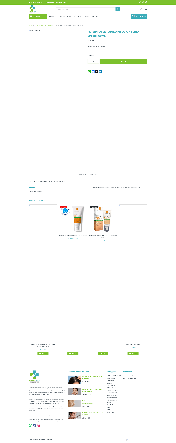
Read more (103, 353)
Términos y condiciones (129, 376)
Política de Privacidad (129, 378)
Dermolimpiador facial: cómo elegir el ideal (92, 390)
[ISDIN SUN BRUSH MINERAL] (133, 273)
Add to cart (123, 61)
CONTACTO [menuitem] (94, 16)
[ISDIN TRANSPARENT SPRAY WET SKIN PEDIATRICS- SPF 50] (43, 273)
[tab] (83, 174)
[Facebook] (143, 2)
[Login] (141, 9)
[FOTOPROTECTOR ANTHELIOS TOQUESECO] (73, 218)
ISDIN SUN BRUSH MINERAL (133, 345)
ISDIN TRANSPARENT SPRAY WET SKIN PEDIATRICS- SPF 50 (43, 346)
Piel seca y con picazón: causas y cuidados (92, 402)
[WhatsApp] (140, 2)
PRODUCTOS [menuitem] (52, 16)
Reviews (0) (93, 174)
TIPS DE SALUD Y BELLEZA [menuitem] (81, 16)
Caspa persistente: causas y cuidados (92, 377)
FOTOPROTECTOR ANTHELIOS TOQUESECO (73, 236)
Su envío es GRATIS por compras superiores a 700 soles (47, 2)
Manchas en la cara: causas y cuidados (92, 414)
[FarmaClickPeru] (34, 425)
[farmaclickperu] (39, 425)
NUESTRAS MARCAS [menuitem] (65, 16)
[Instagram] (146, 2)
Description (83, 174)
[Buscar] (117, 9)
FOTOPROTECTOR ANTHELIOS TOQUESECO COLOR (103, 237)
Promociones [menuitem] (140, 16)
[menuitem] (38, 16)
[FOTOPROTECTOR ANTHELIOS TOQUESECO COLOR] (103, 218)
